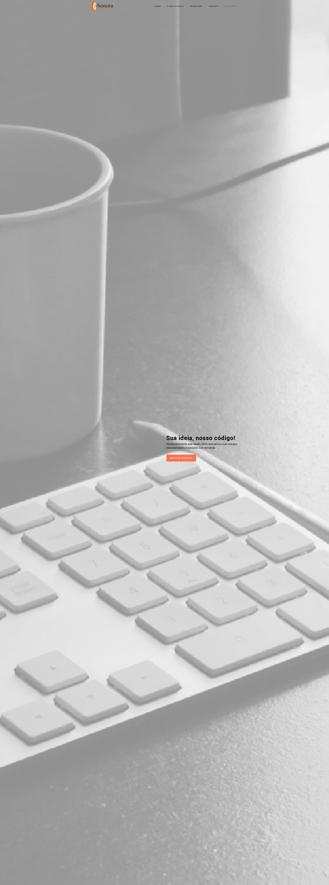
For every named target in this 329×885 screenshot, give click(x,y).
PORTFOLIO (230, 6)
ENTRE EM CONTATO (181, 458)
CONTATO (213, 6)
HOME (158, 6)
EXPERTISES (196, 6)
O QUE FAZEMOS (175, 6)
